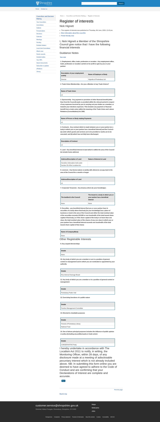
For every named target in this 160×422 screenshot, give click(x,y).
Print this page (118, 389)
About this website (90, 417)
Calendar (39, 36)
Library (38, 71)
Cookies (98, 417)
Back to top (63, 394)
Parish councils (40, 54)
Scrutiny (38, 42)
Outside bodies (40, 57)
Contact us (44, 9)
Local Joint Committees (43, 48)
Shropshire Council (44, 3)
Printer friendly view (67, 36)
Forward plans (40, 31)
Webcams (95, 408)
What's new (39, 51)
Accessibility (105, 417)
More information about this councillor (73, 33)
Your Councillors (41, 22)
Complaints (57, 417)
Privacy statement (65, 417)
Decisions (39, 33)
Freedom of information (78, 417)
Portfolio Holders (41, 45)
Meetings (39, 39)
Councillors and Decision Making (75, 16)
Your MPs (39, 60)
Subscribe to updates (42, 65)
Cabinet (38, 28)
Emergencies (49, 417)
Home (37, 9)
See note (63, 57)
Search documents (42, 63)
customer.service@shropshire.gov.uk (57, 405)
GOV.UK (112, 417)
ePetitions (39, 68)
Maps (94, 404)
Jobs (93, 411)
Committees (40, 25)
